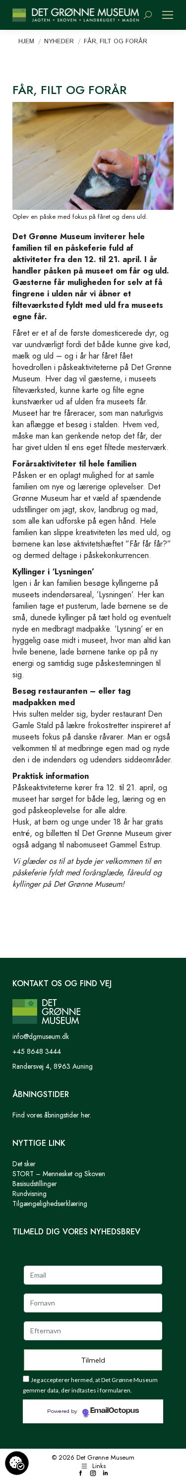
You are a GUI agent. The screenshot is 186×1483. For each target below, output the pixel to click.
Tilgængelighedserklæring (49, 1203)
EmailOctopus (114, 1410)
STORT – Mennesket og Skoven (58, 1174)
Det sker (24, 1164)
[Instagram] (93, 1474)
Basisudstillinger (34, 1184)
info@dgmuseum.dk (40, 1036)
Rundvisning (29, 1194)
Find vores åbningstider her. (51, 1115)
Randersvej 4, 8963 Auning (52, 1066)
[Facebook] (80, 1474)
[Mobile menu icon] (168, 15)
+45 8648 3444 (36, 1051)
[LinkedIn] (105, 1474)
